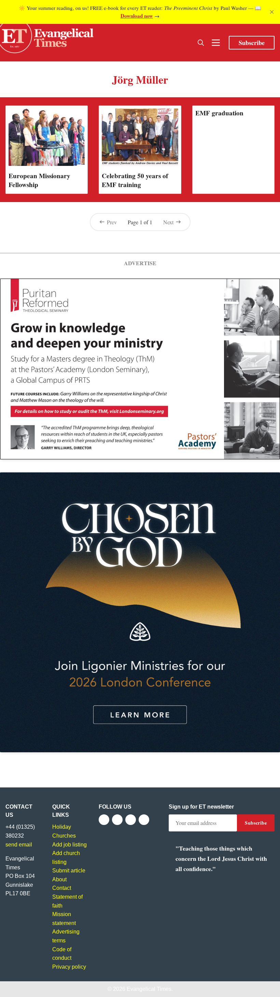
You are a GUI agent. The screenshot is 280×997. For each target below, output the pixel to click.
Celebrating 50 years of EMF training (135, 180)
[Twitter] (117, 819)
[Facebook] (104, 819)
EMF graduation (219, 113)
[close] (271, 11)
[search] (200, 42)
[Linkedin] (144, 819)
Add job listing (69, 845)
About (59, 879)
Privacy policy (69, 967)
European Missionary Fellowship (39, 180)
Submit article (68, 870)
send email (18, 845)
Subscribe (252, 42)
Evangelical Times (149, 989)
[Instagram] (130, 819)
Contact (61, 888)
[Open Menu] (216, 42)
